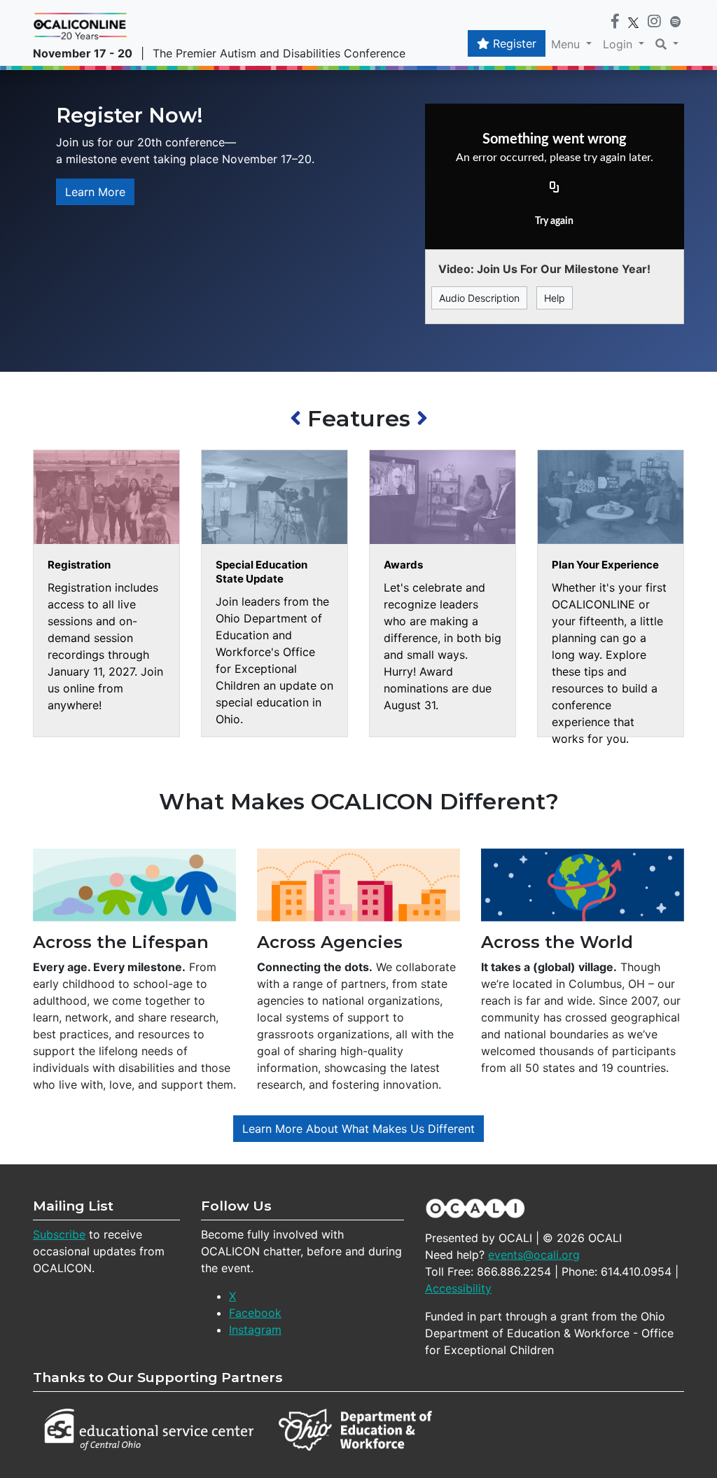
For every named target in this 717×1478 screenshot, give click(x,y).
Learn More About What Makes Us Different (358, 1129)
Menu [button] (567, 44)
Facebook (255, 1313)
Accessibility (458, 1288)
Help (554, 298)
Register (512, 43)
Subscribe (59, 1234)
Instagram (255, 1330)
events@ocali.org (534, 1255)
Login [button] (619, 44)
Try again (554, 221)
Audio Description (479, 298)
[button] (667, 44)
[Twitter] (633, 22)
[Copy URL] (554, 187)
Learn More (95, 192)
